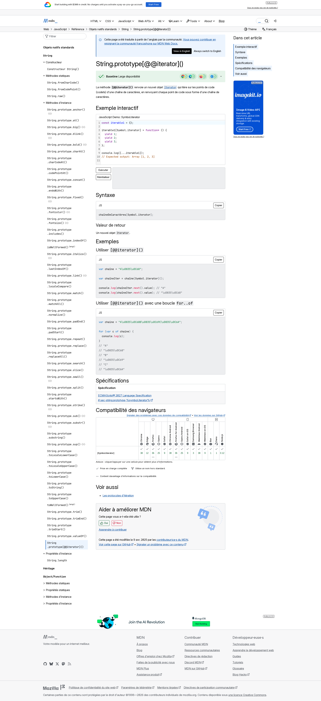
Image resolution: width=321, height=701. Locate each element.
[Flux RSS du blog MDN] (69, 664)
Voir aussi (241, 73)
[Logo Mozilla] (54, 687)
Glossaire (238, 668)
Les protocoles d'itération (118, 495)
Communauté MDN (196, 644)
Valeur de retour (111, 225)
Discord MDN (193, 662)
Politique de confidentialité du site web (92, 687)
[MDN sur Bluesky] (51, 664)
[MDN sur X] (57, 664)
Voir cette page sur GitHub (115, 544)
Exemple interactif (246, 46)
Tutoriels (238, 662)
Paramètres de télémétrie (136, 687)
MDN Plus (142, 668)
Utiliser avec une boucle (144, 303)
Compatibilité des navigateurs (253, 68)
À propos (142, 644)
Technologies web (244, 644)
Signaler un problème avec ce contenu (160, 544)
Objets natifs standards (58, 47)
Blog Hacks (240, 674)
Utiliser (119, 250)
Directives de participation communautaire (209, 687)
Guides (237, 656)
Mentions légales (167, 687)
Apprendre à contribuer (113, 529)
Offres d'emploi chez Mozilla (154, 656)
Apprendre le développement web (253, 650)
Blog (221, 21)
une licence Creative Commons (247, 695)
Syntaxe (240, 52)
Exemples (241, 57)
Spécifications (243, 63)
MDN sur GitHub (194, 668)
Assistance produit (147, 674)
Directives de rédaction (198, 656)
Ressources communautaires (202, 650)
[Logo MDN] (50, 637)
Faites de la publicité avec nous (155, 662)
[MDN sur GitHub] (45, 664)
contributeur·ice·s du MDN (172, 539)
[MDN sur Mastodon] (63, 664)
